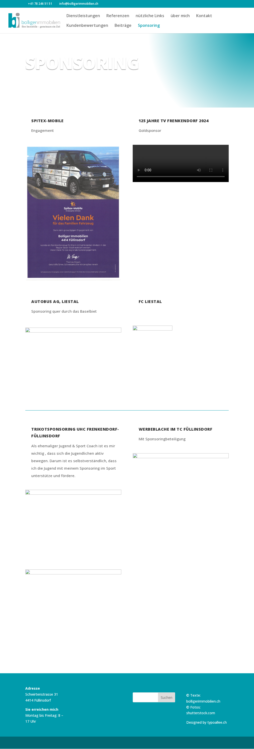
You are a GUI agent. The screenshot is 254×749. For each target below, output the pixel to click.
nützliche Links (150, 16)
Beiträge (123, 26)
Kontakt (204, 16)
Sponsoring (149, 26)
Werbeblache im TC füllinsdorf (176, 429)
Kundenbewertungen (87, 26)
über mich (180, 16)
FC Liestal (150, 301)
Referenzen (117, 16)
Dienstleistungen (83, 16)
